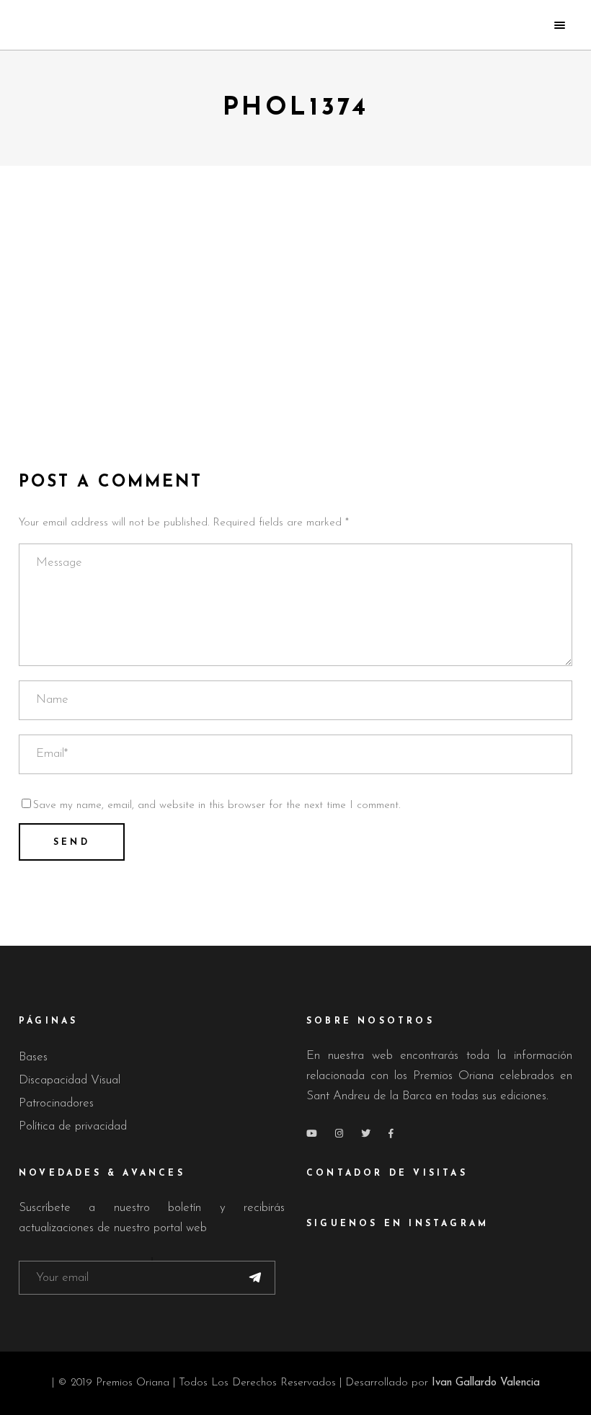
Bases (33, 1057)
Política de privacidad (73, 1126)
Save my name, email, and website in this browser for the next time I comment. (216, 805)
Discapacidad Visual (69, 1080)
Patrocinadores (56, 1103)
